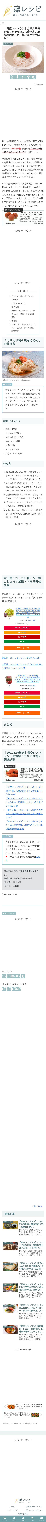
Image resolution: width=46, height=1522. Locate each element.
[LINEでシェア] (28, 77)
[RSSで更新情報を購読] (18, 989)
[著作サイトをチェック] (4, 989)
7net (21, 641)
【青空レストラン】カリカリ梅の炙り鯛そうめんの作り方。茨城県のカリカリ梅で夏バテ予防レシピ (24, 825)
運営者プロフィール (34, 1506)
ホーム (12, 1506)
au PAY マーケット (21, 648)
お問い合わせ (23, 1514)
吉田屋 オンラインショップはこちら (19, 658)
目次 (20, 291)
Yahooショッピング (21, 628)
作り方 (16, 307)
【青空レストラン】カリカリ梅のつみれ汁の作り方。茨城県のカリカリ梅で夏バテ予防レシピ (24, 802)
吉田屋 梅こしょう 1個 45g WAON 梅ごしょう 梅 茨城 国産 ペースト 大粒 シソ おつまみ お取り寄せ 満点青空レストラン (28, 679)
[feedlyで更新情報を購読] (14, 989)
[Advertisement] (23, 114)
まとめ (14, 321)
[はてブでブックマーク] (22, 77)
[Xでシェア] (12, 77)
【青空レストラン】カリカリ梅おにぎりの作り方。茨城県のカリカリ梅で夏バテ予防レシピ (24, 791)
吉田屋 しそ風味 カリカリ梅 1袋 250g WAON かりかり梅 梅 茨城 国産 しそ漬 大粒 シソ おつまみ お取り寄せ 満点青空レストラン (28, 612)
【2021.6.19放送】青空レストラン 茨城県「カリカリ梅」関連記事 (24, 327)
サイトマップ (12, 1510)
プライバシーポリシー (34, 1510)
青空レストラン (10, 913)
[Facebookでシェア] (17, 77)
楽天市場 (21, 637)
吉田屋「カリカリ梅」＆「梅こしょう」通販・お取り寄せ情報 (23, 314)
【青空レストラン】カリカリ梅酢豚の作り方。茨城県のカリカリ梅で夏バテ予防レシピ (24, 813)
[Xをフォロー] (9, 989)
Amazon (21, 632)
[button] (33, 77)
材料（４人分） (20, 303)
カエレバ (30, 620)
